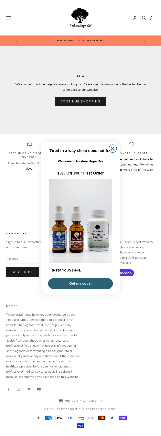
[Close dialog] (113, 149)
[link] (80, 221)
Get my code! (80, 283)
